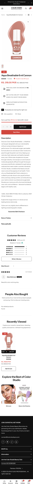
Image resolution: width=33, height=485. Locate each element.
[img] (5, 272)
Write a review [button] (16, 259)
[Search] (26, 8)
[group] (16, 41)
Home (3, 15)
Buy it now (16, 132)
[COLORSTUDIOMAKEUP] (16, 8)
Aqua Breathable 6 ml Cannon (8, 356)
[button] (5, 2)
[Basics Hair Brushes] (24, 394)
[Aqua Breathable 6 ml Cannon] (8, 342)
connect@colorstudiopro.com (10, 437)
